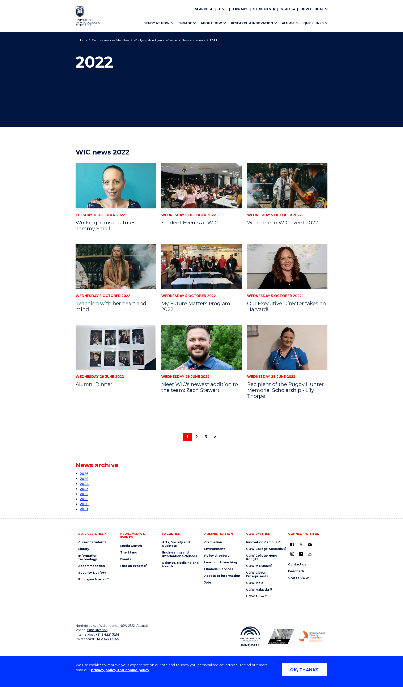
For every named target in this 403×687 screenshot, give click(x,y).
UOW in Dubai (257, 566)
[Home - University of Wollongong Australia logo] (88, 16)
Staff (286, 9)
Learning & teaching (220, 562)
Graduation (213, 542)
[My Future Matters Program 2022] (201, 266)
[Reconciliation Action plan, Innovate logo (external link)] (250, 636)
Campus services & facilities (110, 40)
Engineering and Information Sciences (179, 554)
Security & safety (92, 572)
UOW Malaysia (257, 589)
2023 (84, 489)
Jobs (208, 582)
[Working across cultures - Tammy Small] (116, 185)
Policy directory (216, 555)
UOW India (254, 583)
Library (240, 9)
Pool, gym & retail (92, 579)
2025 (84, 479)
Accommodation (91, 566)
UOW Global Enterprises (256, 574)
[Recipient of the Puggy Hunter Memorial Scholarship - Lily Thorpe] (287, 347)
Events (125, 559)
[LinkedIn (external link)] (301, 554)
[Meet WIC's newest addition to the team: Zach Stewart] (201, 347)
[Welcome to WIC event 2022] (287, 185)
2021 (84, 499)
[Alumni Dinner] (116, 347)
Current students (92, 542)
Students (262, 9)
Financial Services (218, 569)
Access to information (222, 576)
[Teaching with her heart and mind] (116, 266)
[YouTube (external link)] (310, 544)
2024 (84, 484)
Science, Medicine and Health (180, 564)
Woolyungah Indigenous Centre (155, 40)
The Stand (128, 552)
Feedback (296, 571)
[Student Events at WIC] (201, 185)
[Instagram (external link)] (292, 554)
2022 (84, 494)
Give (222, 9)
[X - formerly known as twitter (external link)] (301, 544)
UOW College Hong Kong (261, 557)
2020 (84, 504)
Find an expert (132, 566)
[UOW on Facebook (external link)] (292, 544)
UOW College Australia (264, 549)
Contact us (297, 564)
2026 (84, 474)
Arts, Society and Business (176, 544)
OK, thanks (304, 669)
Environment (214, 549)
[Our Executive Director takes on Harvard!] (287, 266)
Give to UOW (298, 578)
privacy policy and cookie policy (120, 670)
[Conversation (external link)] (310, 554)
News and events (193, 40)
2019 (84, 509)
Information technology (87, 557)
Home (83, 40)
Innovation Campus (261, 542)
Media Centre (131, 546)
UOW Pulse (255, 596)
